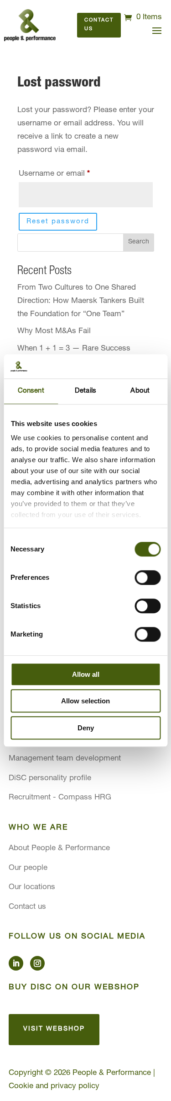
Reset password (57, 221)
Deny (86, 728)
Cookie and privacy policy (54, 1086)
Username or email (70, 174)
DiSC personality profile (50, 779)
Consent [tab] (31, 391)
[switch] (148, 577)
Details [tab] (85, 391)
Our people (28, 868)
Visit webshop (54, 1029)
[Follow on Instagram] (37, 963)
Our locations (32, 887)
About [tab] (140, 391)
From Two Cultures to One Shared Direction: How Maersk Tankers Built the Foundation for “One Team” (80, 301)
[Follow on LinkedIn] (16, 963)
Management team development (65, 759)
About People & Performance (59, 849)
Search (138, 242)
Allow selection (85, 701)
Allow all (85, 674)
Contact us (99, 25)
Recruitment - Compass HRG (60, 798)
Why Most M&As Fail (54, 331)
